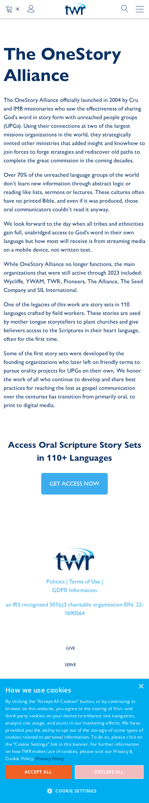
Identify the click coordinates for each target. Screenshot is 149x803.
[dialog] (74, 741)
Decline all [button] (109, 772)
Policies (55, 581)
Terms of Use (84, 581)
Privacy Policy (50, 758)
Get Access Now (74, 483)
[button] (74, 790)
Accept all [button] (38, 772)
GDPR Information (74, 590)
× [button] (141, 686)
